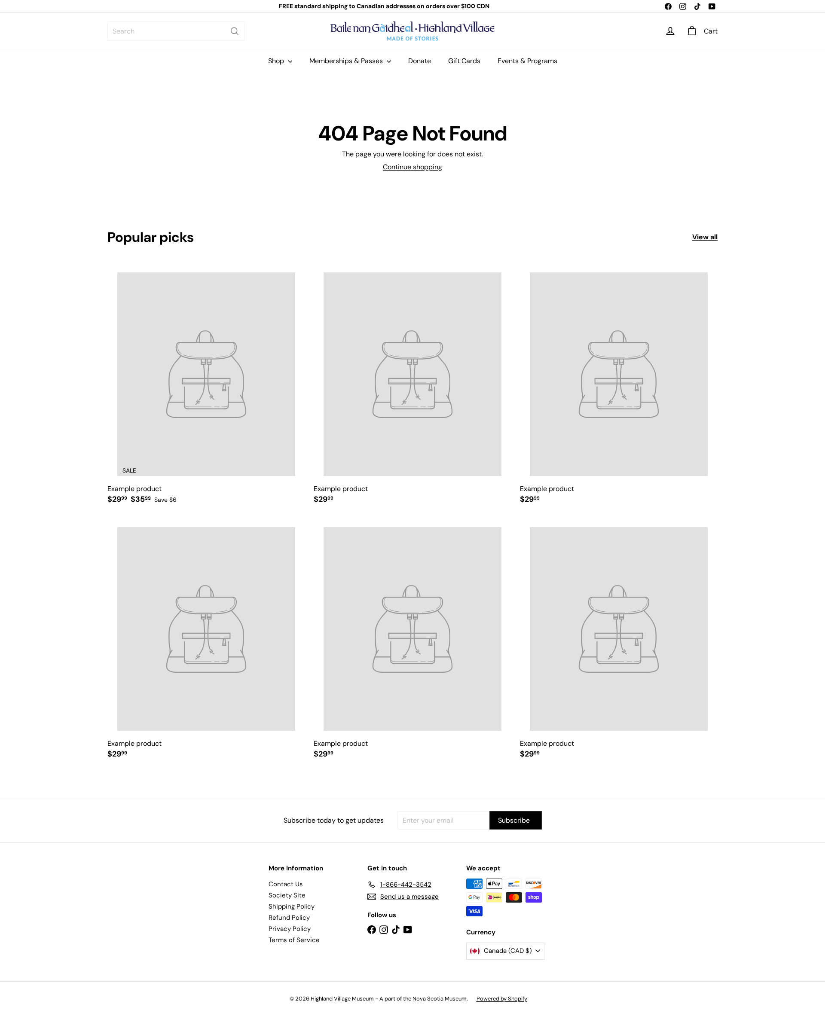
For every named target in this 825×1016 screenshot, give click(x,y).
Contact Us (286, 884)
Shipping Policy (292, 906)
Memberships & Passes (347, 60)
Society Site (287, 895)
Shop (277, 60)
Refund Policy (289, 917)
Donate (419, 60)
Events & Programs (527, 60)
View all (705, 237)
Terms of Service (294, 940)
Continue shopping (412, 166)
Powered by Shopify (502, 998)
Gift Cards (464, 60)
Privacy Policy (290, 928)
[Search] (234, 31)
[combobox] (176, 31)
